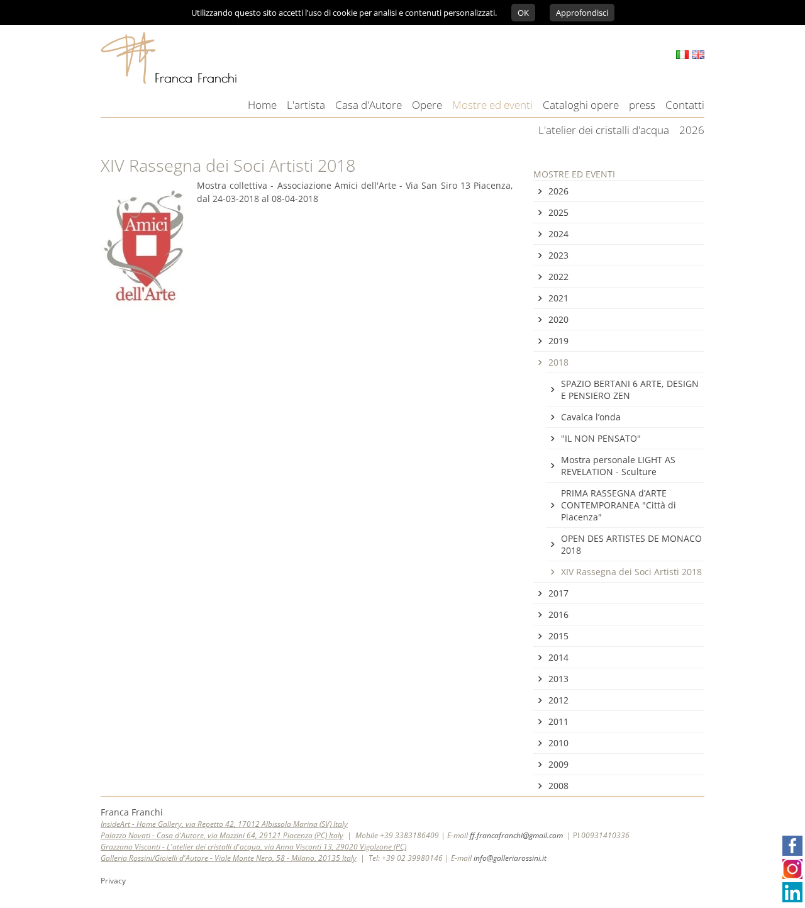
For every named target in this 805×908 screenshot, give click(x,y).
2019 (558, 341)
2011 (558, 721)
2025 (558, 212)
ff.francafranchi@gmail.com (516, 835)
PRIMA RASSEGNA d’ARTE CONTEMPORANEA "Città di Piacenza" (618, 505)
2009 (558, 764)
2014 (558, 657)
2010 (558, 743)
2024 (558, 234)
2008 (558, 786)
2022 (558, 277)
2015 (558, 636)
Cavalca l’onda (591, 417)
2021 (558, 298)
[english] (698, 54)
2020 (558, 319)
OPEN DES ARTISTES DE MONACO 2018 (631, 544)
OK (523, 12)
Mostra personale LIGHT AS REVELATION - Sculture (618, 466)
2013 (558, 679)
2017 (558, 593)
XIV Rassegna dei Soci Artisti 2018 (631, 572)
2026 (558, 191)
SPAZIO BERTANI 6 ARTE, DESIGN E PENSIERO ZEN (630, 389)
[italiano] (682, 54)
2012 (558, 700)
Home (262, 105)
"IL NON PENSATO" (601, 438)
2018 (558, 362)
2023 (558, 255)
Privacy (113, 880)
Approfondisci (582, 12)
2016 (558, 614)
